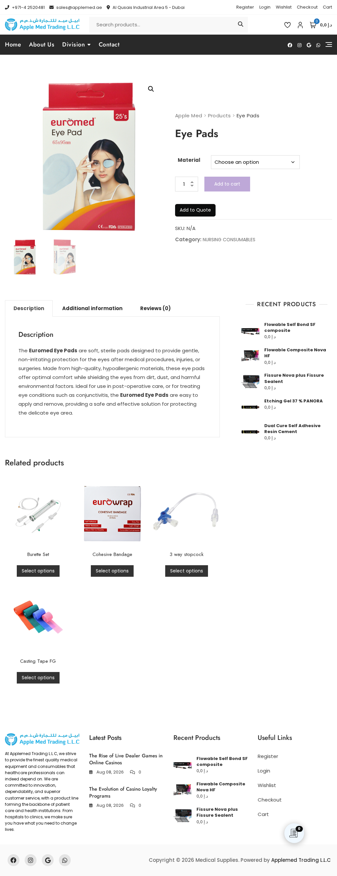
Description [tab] (28, 308)
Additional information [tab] (92, 308)
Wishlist (284, 7)
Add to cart (227, 184)
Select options (38, 571)
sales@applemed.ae (78, 7)
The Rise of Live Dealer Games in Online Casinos (126, 759)
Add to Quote (195, 210)
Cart (327, 7)
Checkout (307, 7)
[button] (151, 89)
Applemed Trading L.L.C (301, 860)
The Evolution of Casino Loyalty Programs (123, 792)
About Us (41, 44)
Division (73, 44)
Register (245, 7)
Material (189, 160)
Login (265, 7)
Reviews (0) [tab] (155, 308)
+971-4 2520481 (28, 7)
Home (13, 44)
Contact (109, 44)
